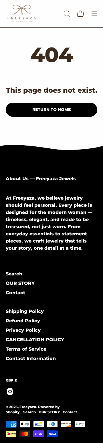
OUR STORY (20, 283)
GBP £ (11, 380)
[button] (66, 14)
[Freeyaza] (34, 13)
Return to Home (51, 109)
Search (14, 274)
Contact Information (31, 358)
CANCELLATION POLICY (35, 339)
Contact (15, 292)
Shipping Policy (25, 311)
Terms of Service (26, 349)
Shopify (12, 412)
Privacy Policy (23, 330)
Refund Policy (23, 320)
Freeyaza (27, 407)
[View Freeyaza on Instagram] (10, 391)
